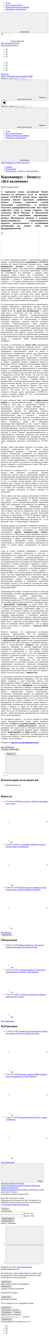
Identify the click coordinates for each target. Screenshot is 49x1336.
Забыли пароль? (8, 1218)
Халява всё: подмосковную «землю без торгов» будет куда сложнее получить (26, 1032)
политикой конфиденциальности (15, 1205)
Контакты (5, 1183)
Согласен (5, 1209)
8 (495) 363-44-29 (22, 163)
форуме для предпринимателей (25, 742)
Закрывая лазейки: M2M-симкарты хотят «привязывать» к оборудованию (26, 1075)
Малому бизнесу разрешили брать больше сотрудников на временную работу (26, 888)
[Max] (7, 52)
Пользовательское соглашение (19, 1185)
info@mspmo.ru (8, 162)
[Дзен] (7, 57)
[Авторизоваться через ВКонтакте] (24, 1254)
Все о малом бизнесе (14, 133)
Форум (4, 1185)
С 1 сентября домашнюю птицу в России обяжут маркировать (26, 845)
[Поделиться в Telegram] (7, 775)
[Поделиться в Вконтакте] (24, 764)
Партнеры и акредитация (16, 138)
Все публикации (7, 747)
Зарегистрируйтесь (24, 1267)
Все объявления (7, 1021)
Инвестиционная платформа (17, 136)
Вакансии (13, 1183)
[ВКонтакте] (7, 54)
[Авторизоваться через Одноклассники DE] (24, 1235)
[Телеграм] (7, 50)
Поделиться (11, 754)
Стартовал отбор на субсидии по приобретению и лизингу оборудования (26, 971)
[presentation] (3, 102)
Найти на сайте (7, 78)
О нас (8, 131)
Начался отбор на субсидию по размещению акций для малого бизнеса (25, 946)
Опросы (21, 1183)
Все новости (6, 932)
